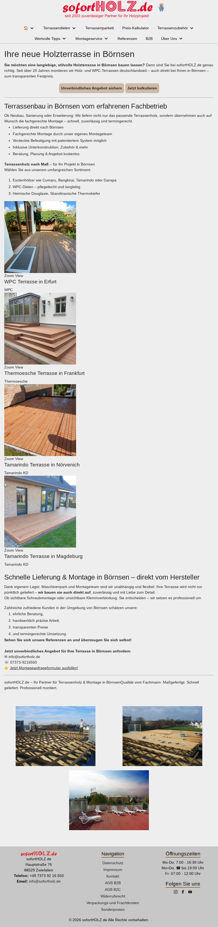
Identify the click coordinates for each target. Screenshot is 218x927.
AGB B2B (113, 883)
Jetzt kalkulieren (142, 88)
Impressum (112, 869)
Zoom (9, 276)
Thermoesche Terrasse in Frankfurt (44, 373)
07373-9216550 (23, 662)
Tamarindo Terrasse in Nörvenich (42, 464)
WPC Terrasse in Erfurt (30, 281)
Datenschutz (112, 863)
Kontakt (112, 876)
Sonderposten (113, 909)
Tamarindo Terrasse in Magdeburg (43, 556)
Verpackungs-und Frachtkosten (112, 903)
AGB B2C (113, 889)
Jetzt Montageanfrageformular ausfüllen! (44, 668)
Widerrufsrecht (112, 896)
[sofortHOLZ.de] (107, 9)
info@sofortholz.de (24, 657)
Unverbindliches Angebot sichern (91, 88)
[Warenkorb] (162, 9)
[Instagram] (176, 892)
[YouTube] (190, 892)
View (19, 276)
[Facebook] (183, 892)
